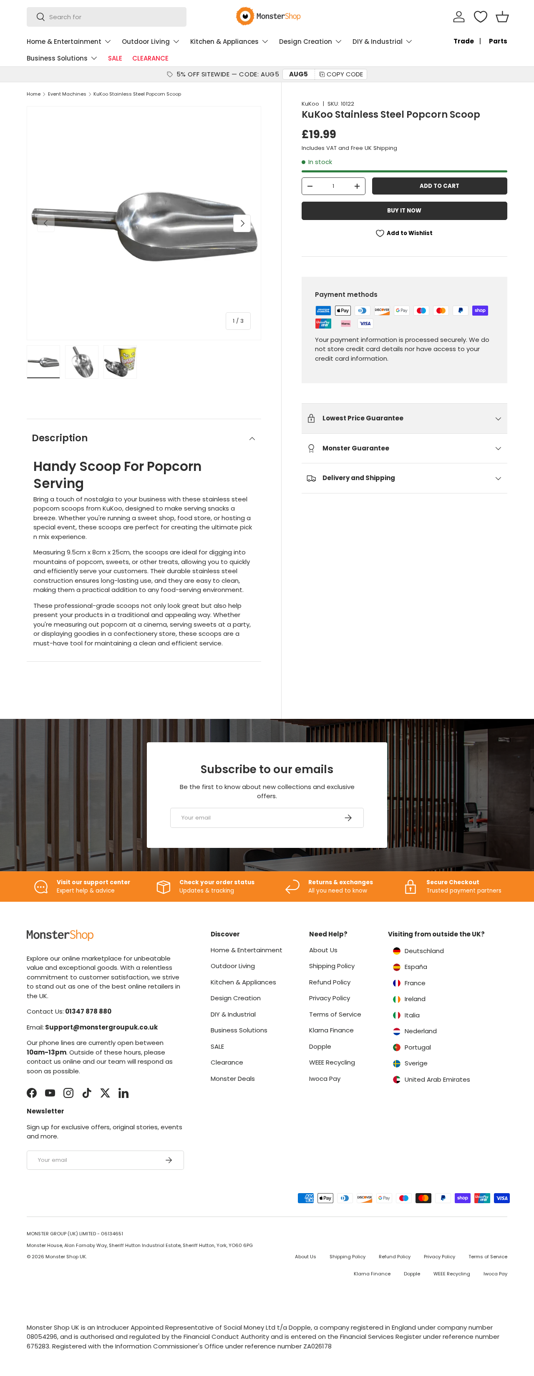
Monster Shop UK (65, 1256)
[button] (502, 17)
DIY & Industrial (378, 41)
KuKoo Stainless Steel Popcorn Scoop (137, 94)
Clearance (227, 1062)
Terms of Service (335, 1014)
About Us (323, 950)
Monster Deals (233, 1078)
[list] (144, 223)
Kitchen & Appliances (224, 41)
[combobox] (106, 17)
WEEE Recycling (332, 1062)
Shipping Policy (332, 965)
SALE (115, 58)
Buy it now (404, 211)
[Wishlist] (480, 17)
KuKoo (310, 104)
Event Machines (67, 94)
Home (33, 94)
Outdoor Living (146, 41)
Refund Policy (329, 982)
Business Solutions (57, 58)
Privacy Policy (329, 998)
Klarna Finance (331, 1030)
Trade (463, 41)
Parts (498, 41)
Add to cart (439, 186)
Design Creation (305, 41)
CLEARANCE (150, 58)
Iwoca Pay (324, 1078)
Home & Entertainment (64, 41)
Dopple (320, 1046)
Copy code (345, 74)
